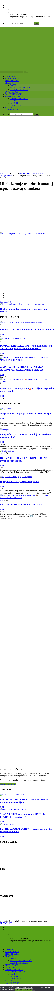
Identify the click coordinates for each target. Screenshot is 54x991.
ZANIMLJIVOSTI (12, 110)
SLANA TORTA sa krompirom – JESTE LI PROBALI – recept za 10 (23, 815)
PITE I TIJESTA (12, 81)
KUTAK (8, 107)
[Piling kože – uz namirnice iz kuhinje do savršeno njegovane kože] (5, 429)
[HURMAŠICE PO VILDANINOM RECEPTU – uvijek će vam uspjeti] (7, 451)
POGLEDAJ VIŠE (8, 784)
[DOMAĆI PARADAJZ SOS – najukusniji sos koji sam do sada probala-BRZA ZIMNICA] (12, 339)
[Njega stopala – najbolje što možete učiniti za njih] (6, 409)
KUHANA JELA (12, 78)
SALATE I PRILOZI (13, 94)
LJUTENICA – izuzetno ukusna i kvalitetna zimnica (27, 329)
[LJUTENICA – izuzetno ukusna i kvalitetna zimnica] (22, 322)
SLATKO (9, 83)
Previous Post (5, 302)
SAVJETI (14, 103)
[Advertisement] (27, 144)
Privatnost (28, 990)
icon (1, 453)
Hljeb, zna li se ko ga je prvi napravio (19, 481)
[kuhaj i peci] (27, 54)
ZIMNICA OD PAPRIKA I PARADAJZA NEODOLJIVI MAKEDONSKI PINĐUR (21, 368)
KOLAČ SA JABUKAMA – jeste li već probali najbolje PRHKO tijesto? (24, 801)
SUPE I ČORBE (12, 92)
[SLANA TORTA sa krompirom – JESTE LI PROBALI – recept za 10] (16, 809)
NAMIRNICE (16, 105)
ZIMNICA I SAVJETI (14, 96)
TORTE (13, 85)
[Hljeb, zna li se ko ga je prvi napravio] (16, 477)
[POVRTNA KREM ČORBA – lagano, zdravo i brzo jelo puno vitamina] (9, 824)
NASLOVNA (10, 76)
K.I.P (2, 334)
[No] (34, 990)
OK (17, 990)
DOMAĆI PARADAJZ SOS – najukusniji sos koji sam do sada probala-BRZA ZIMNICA (26, 347)
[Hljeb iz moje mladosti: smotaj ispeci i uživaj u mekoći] (22, 304)
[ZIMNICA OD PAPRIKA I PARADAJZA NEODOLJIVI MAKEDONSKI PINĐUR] (27, 360)
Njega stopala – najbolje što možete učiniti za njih (25, 413)
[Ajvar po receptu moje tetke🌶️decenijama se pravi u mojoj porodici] (27, 381)
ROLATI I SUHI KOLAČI (21, 87)
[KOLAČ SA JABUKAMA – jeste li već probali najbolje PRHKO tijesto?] (12, 795)
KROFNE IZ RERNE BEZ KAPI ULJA (21, 504)
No (21, 990)
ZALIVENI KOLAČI (19, 90)
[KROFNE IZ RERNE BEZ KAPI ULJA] (27, 498)
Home (2, 173)
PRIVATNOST (6, 923)
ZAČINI (13, 101)
